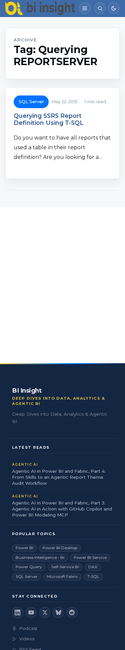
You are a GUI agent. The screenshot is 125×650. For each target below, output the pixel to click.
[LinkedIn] (17, 612)
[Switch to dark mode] (114, 8)
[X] (45, 612)
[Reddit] (72, 612)
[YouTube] (31, 612)
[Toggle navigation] (85, 8)
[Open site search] (100, 8)
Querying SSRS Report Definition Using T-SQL (48, 119)
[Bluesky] (58, 612)
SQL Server (31, 101)
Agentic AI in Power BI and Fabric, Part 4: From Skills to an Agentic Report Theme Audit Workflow (59, 477)
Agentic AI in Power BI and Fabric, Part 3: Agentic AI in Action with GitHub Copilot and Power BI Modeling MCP (62, 508)
